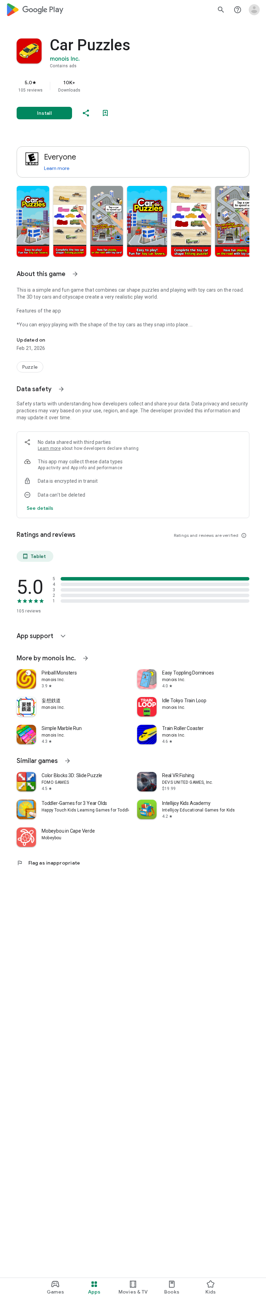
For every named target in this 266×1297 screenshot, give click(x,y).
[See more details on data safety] (40, 508)
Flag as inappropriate (48, 863)
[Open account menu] (254, 9)
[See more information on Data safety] (61, 389)
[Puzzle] (30, 367)
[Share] (86, 113)
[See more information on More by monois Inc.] (85, 658)
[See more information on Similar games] (67, 761)
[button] (33, 221)
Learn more (56, 168)
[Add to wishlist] (105, 113)
